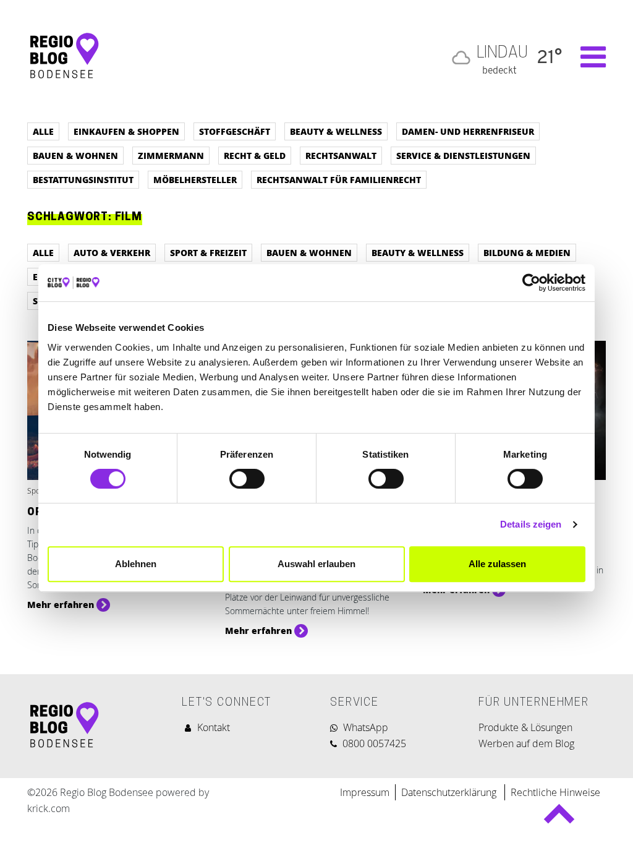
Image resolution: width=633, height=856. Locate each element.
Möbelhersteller (195, 179)
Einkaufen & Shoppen (126, 131)
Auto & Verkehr (112, 252)
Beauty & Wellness (336, 131)
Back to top (558, 819)
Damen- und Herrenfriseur (468, 131)
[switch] (247, 479)
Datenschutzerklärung (450, 792)
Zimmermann (171, 155)
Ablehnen (135, 564)
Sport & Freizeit (208, 252)
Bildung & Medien (527, 252)
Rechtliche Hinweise (555, 792)
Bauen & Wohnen (75, 155)
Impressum (364, 792)
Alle (43, 131)
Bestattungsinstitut (83, 179)
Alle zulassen (497, 564)
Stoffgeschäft (234, 131)
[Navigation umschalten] (587, 57)
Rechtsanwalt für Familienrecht (339, 179)
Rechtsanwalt (340, 155)
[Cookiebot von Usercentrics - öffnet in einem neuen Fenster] (531, 282)
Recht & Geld (255, 155)
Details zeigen (530, 524)
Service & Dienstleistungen (463, 155)
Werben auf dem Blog (526, 743)
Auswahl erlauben (316, 564)
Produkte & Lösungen (525, 727)
